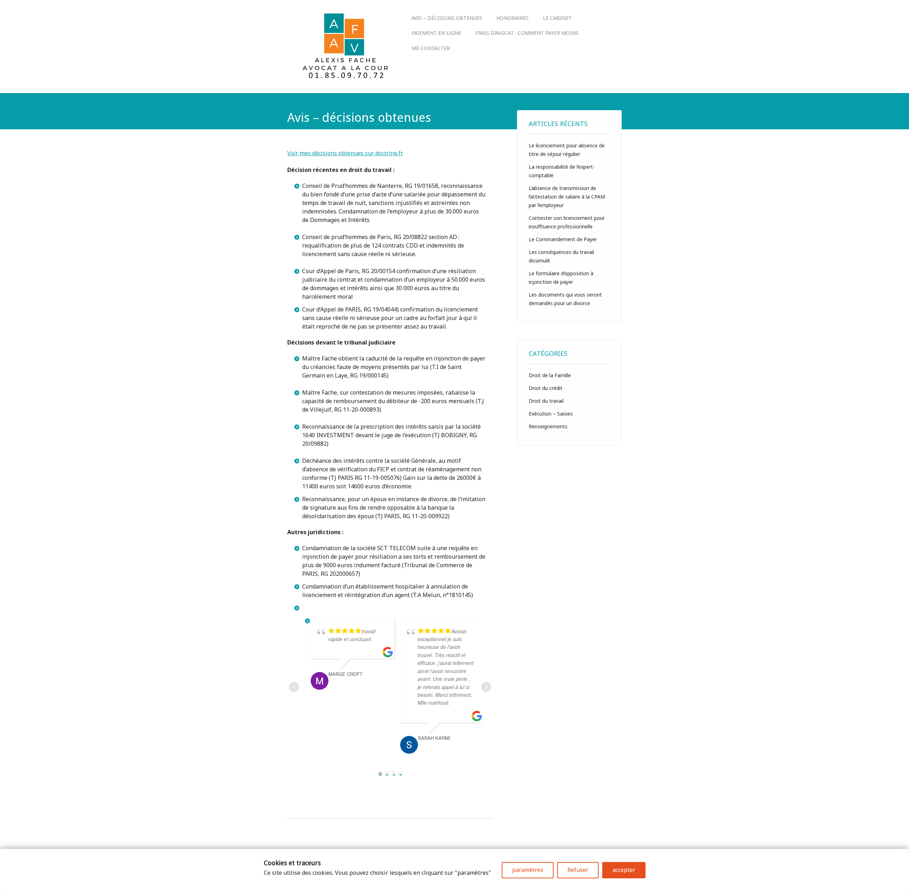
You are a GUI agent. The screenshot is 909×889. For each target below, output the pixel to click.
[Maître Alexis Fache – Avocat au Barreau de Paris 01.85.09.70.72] (345, 77)
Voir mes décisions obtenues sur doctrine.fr (345, 153)
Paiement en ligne (436, 32)
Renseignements (548, 426)
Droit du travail (546, 400)
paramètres (527, 870)
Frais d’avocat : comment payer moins (526, 32)
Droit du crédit (545, 388)
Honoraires (512, 18)
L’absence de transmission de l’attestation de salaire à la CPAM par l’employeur (567, 196)
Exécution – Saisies (551, 413)
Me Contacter (431, 48)
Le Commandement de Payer (563, 239)
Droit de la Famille (550, 375)
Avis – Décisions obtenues (447, 18)
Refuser (577, 870)
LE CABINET (557, 18)
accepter (624, 870)
